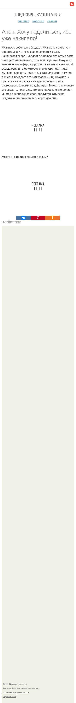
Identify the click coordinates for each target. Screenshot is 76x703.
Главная (23, 21)
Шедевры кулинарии (38, 14)
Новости (38, 21)
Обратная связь (9, 696)
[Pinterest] (38, 218)
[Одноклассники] (52, 218)
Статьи (52, 21)
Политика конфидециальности (16, 692)
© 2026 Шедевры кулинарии (15, 684)
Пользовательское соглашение (25, 688)
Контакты (7, 688)
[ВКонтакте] (23, 218)
